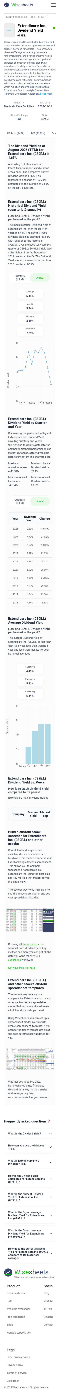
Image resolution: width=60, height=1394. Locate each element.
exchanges (14, 960)
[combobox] (30, 16)
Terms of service (17, 1372)
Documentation (16, 1293)
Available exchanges (18, 1309)
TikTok (48, 1309)
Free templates (16, 1316)
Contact (48, 1324)
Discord (48, 1316)
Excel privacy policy (18, 1357)
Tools (10, 1324)
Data (9, 1301)
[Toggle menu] (53, 5)
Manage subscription (19, 1332)
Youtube (48, 1301)
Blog (46, 1293)
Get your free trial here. (21, 967)
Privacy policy (15, 1365)
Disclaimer (13, 1380)
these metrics (30, 944)
